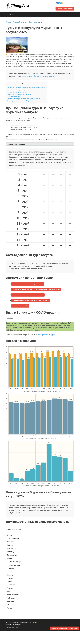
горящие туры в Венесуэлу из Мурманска (37, 76)
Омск (9, 571)
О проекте (9, 624)
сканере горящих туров (46, 335)
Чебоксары (11, 598)
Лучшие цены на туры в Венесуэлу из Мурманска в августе (26, 87)
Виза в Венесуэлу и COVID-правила (19, 94)
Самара (10, 578)
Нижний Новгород (13, 565)
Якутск (9, 608)
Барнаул (10, 545)
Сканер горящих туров (65, 8)
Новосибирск (11, 568)
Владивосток (11, 548)
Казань (9, 558)
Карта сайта (17, 624)
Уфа (8, 591)
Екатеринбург (12, 555)
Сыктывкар (11, 585)
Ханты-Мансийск (13, 595)
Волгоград (10, 552)
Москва (9, 535)
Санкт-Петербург (13, 538)
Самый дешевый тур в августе (17, 90)
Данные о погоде (11, 627)
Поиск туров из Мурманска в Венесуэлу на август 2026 (25, 98)
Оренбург (10, 575)
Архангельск (11, 542)
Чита (8, 605)
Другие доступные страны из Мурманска (20, 101)
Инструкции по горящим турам (17, 92)
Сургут (9, 581)
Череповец (11, 601)
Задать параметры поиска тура (64, 628)
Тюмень (9, 588)
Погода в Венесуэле (13, 96)
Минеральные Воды (14, 562)
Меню (11, 14)
